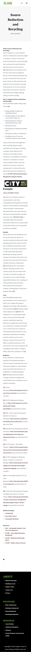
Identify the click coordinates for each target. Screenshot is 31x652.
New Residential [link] (10, 611)
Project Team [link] (9, 587)
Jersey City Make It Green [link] (11, 193)
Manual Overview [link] (11, 580)
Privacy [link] (7, 593)
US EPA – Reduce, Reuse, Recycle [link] (15, 543)
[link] (7, 3)
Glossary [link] (8, 630)
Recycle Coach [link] (18, 217)
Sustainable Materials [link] (12, 519)
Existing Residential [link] (11, 614)
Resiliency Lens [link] (10, 584)
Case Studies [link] (9, 624)
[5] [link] (16, 309)
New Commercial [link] (10, 605)
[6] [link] (17, 312)
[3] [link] (4, 266)
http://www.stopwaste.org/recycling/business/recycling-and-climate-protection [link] (15, 434)
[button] (26, 4)
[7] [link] (25, 351)
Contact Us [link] (9, 590)
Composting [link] (9, 513)
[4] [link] (14, 291)
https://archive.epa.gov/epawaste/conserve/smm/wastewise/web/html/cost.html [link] (15, 450)
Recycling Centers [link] (11, 516)
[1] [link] (4, 70)
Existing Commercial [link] (12, 608)
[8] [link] (4, 375)
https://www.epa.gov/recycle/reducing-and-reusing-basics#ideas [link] (15, 406)
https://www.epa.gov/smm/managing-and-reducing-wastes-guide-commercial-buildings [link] (15, 465)
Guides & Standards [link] (11, 627)
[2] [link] (9, 106)
